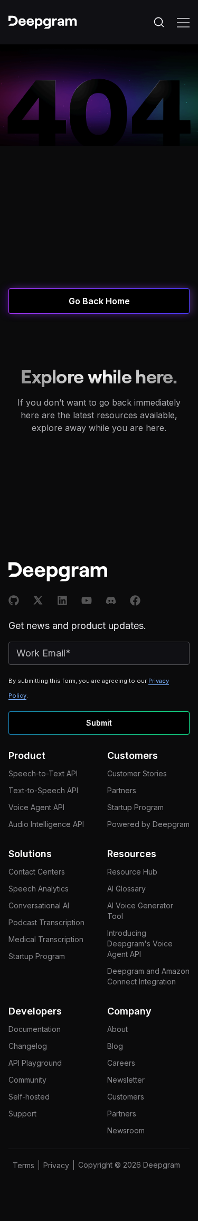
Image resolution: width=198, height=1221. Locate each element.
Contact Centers (36, 871)
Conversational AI (38, 905)
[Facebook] (135, 600)
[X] (38, 600)
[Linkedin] (62, 600)
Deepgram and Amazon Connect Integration (148, 976)
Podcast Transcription (46, 922)
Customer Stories (137, 773)
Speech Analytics (38, 888)
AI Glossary (126, 888)
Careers (121, 1062)
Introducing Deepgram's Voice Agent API (140, 943)
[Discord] (111, 600)
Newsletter (126, 1079)
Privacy (56, 1165)
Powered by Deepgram (148, 824)
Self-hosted (29, 1096)
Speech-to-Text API (43, 773)
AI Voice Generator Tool (140, 911)
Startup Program (135, 807)
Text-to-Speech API (43, 790)
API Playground (35, 1062)
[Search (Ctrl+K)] (158, 22)
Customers (125, 1096)
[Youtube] (86, 600)
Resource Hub (132, 871)
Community (27, 1079)
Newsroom (126, 1130)
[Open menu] (183, 22)
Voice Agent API (36, 807)
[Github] (13, 600)
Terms (23, 1165)
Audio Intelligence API (46, 824)
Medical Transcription (45, 939)
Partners (121, 790)
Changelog (27, 1045)
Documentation (34, 1029)
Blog (115, 1045)
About (117, 1029)
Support (22, 1113)
